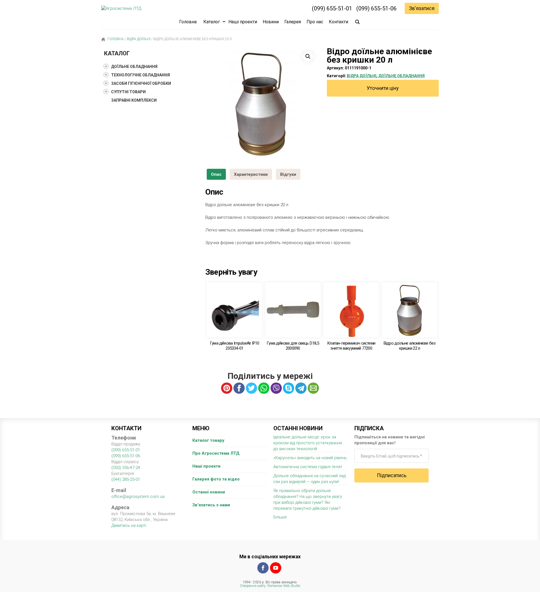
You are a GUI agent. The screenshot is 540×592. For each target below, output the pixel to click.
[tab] (216, 174)
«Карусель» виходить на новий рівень (310, 457)
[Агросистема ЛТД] (121, 9)
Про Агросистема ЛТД (216, 453)
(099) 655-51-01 (332, 8)
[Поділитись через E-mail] (313, 388)
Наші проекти (242, 21)
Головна (188, 21)
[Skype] (288, 388)
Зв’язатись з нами (211, 504)
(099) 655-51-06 (376, 8)
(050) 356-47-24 (125, 467)
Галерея (292, 21)
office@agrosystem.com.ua (138, 496)
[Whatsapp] (263, 388)
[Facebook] (263, 567)
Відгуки (288, 174)
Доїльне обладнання (401, 76)
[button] (308, 56)
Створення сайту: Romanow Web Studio (270, 586)
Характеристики (251, 174)
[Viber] (276, 388)
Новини (271, 21)
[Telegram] (301, 388)
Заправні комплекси (134, 100)
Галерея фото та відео (216, 479)
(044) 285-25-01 (125, 479)
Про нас (315, 21)
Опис (216, 174)
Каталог (211, 21)
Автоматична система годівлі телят (307, 466)
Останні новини (208, 492)
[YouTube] (275, 567)
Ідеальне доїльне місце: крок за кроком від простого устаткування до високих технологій (307, 442)
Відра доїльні (138, 39)
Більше (280, 517)
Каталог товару (208, 440)
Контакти (338, 21)
